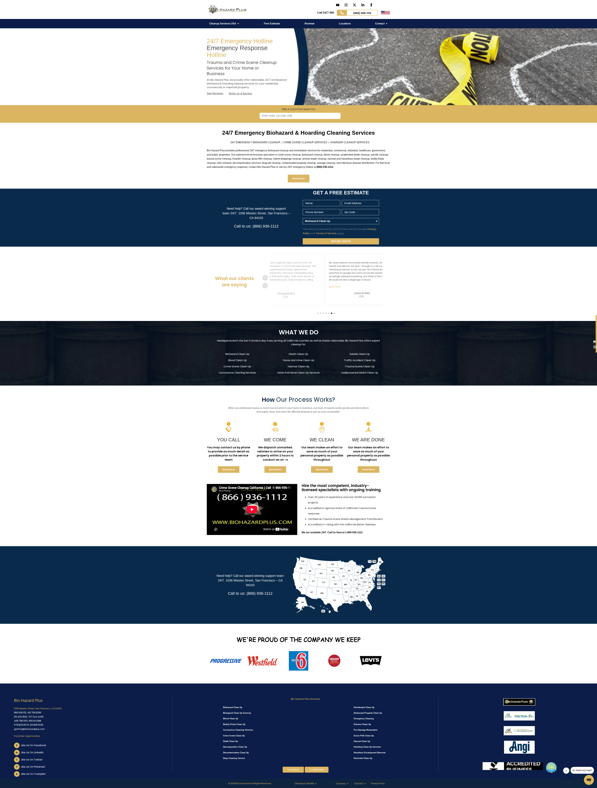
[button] (317, 313)
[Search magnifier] (335, 116)
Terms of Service (326, 233)
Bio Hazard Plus (28, 700)
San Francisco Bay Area (258, 340)
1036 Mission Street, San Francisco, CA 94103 (38, 708)
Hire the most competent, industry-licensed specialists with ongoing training (341, 487)
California (292, 340)
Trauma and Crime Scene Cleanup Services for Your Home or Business (242, 68)
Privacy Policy (378, 783)
